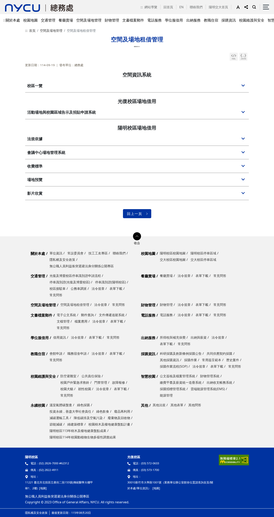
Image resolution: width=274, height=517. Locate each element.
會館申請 (56, 353)
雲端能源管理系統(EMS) (208, 389)
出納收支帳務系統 (219, 382)
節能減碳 (56, 424)
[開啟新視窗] (234, 57)
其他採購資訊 (169, 360)
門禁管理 (100, 382)
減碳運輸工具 (59, 418)
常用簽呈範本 (211, 360)
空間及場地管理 (51, 30)
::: (141, 7)
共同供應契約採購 (219, 353)
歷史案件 (232, 360)
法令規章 (98, 288)
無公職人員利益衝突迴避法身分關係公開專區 (82, 266)
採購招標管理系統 (173, 389)
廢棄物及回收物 (119, 418)
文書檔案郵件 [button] (133, 20)
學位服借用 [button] (174, 20)
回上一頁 (134, 213)
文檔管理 (63, 321)
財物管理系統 (209, 376)
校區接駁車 (58, 288)
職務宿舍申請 (77, 353)
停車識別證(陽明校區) (110, 282)
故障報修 (118, 382)
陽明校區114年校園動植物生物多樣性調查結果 (83, 437)
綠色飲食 (102, 411)
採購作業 (190, 360)
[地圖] (43, 488)
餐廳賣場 (148, 275)
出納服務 (148, 337)
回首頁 (168, 7)
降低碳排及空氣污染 (88, 418)
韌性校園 (84, 389)
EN (181, 7)
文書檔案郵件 (41, 315)
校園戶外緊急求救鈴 (74, 382)
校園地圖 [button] (30, 20)
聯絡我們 (196, 7)
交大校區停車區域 (203, 259)
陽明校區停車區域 (203, 253)
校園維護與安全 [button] (251, 20)
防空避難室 (68, 376)
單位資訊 (56, 253)
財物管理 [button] (112, 20)
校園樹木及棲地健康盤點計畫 (109, 424)
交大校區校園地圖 (173, 259)
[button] (240, 7)
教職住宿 (38, 353)
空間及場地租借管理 (74, 304)
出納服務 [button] (193, 20)
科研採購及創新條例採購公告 (181, 353)
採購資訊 (148, 353)
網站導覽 (150, 7)
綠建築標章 (75, 424)
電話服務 (148, 315)
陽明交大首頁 (218, 7)
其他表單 (176, 405)
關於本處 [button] (13, 20)
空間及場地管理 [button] (88, 20)
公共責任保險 (91, 376)
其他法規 (159, 405)
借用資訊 (59, 337)
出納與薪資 (199, 337)
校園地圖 (148, 253)
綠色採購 (83, 405)
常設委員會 (75, 253)
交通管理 (38, 275)
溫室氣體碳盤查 (61, 405)
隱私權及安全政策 (62, 259)
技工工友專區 (98, 253)
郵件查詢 (87, 315)
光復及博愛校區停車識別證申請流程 (75, 275)
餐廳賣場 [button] (66, 20)
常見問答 (56, 295)
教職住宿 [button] (211, 20)
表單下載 (116, 288)
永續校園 (38, 405)
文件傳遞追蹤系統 (112, 315)
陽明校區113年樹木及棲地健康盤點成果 (78, 431)
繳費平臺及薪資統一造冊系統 (181, 382)
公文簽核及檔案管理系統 (177, 376)
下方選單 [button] (137, 236)
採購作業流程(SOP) (174, 366)
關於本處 (38, 253)
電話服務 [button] (154, 20)
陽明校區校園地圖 (173, 253)
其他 (144, 405)
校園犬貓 (66, 389)
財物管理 (148, 304)
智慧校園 (148, 376)
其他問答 (194, 405)
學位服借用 (40, 337)
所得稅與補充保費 (173, 337)
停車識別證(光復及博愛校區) (70, 282)
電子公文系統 (66, 315)
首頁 (32, 30)
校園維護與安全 (43, 376)
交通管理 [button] (48, 20)
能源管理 (166, 395)
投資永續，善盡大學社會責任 (70, 411)
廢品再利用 (122, 411)
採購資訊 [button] (228, 20)
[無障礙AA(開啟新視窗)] (234, 461)
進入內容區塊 (9, 2)
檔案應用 (81, 321)
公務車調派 (79, 288)
